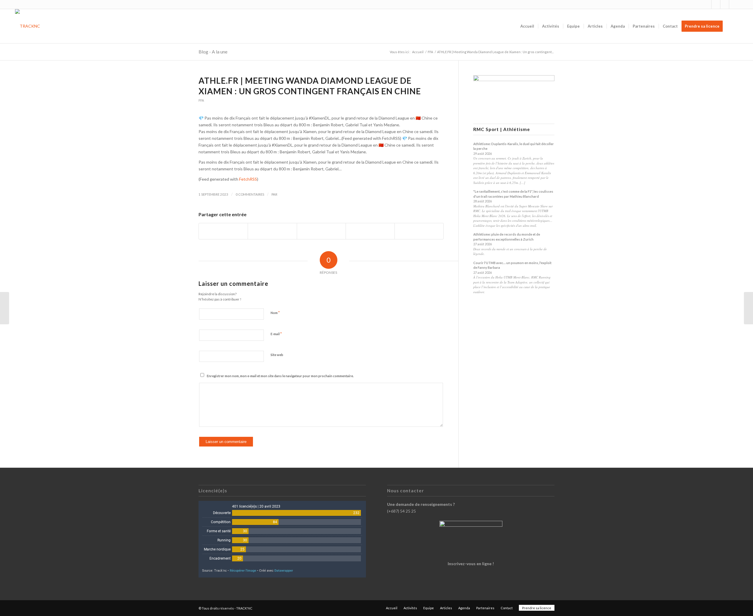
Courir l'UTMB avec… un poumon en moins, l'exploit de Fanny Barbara (512, 265)
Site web (277, 355)
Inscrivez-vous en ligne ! (471, 563)
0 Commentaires (250, 194)
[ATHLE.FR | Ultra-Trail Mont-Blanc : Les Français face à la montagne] (4, 308)
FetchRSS (248, 179)
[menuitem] (527, 26)
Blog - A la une (213, 51)
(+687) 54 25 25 (401, 510)
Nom (275, 312)
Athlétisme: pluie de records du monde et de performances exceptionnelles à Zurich (506, 236)
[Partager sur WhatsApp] (321, 231)
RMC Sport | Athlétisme (501, 129)
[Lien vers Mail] (733, 4)
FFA (201, 100)
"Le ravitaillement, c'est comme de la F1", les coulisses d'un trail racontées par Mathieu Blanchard (513, 193)
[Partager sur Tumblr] (370, 231)
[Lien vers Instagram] (707, 4)
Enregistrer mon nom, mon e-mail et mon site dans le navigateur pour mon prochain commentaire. (280, 376)
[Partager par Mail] (419, 231)
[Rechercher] (732, 26)
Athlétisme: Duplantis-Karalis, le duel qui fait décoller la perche (513, 146)
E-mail (276, 333)
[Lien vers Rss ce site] (724, 4)
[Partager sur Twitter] (272, 231)
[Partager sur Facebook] (223, 231)
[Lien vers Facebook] (716, 4)
